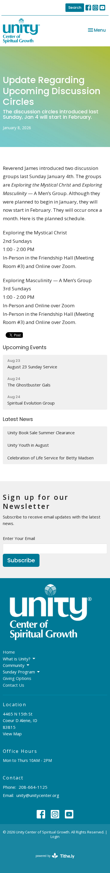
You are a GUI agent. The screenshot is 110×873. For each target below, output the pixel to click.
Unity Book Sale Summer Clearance (41, 432)
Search (74, 7)
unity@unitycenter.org (37, 795)
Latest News (18, 419)
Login (55, 836)
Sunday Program (19, 672)
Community (14, 665)
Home (9, 652)
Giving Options (17, 678)
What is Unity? (16, 659)
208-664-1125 (33, 787)
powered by (52, 860)
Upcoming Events (25, 347)
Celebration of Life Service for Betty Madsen (50, 458)
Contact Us (13, 685)
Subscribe (21, 560)
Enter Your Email (19, 538)
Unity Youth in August (28, 445)
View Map (12, 733)
